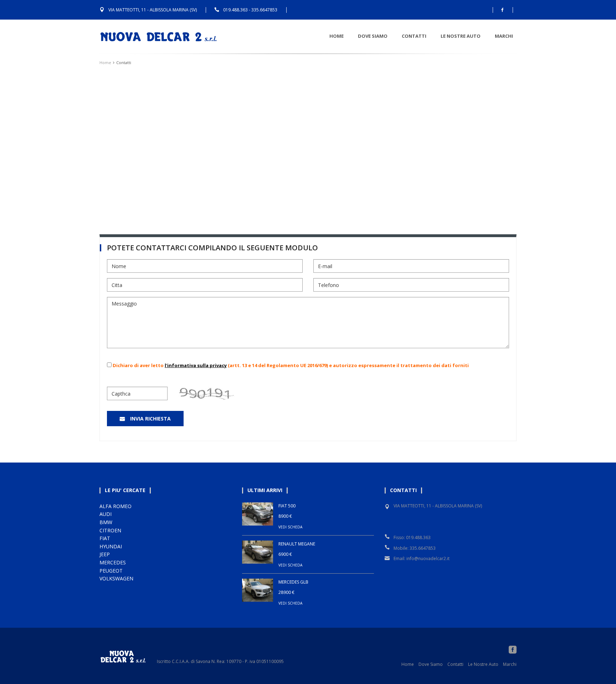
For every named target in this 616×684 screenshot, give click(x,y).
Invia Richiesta (150, 418)
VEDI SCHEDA (290, 526)
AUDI (105, 514)
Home (336, 36)
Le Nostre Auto (483, 664)
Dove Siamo (372, 36)
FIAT (104, 538)
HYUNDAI (110, 546)
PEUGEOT (111, 570)
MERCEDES (112, 562)
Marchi (504, 36)
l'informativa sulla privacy (196, 365)
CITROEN (110, 530)
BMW (105, 522)
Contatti (414, 36)
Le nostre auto (461, 36)
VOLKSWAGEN (116, 578)
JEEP (104, 554)
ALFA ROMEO (115, 506)
